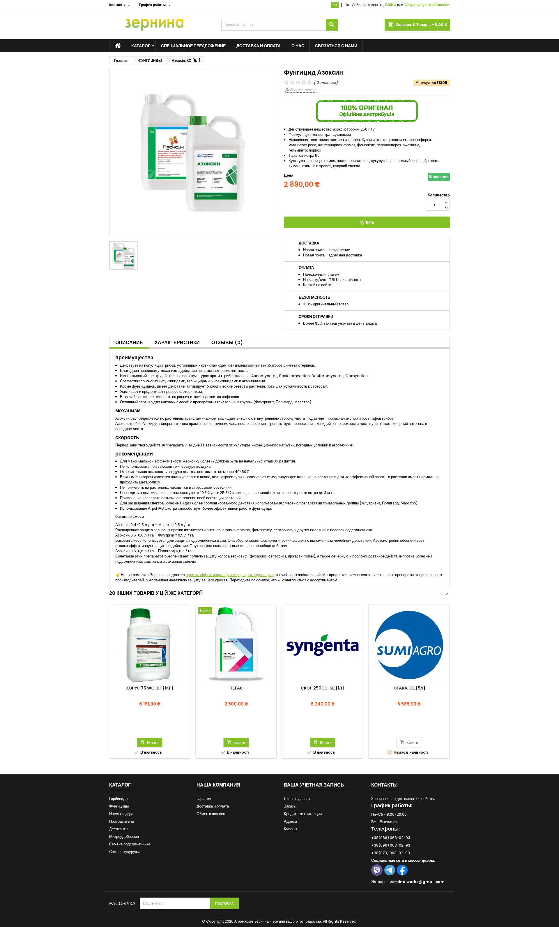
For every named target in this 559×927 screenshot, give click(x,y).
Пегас (236, 688)
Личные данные (297, 798)
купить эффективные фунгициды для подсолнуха (230, 575)
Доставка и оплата (258, 46)
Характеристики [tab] (177, 342)
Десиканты (118, 829)
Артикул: (423, 82)
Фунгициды (119, 806)
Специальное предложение (193, 46)
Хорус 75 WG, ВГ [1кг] (149, 688)
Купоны (290, 829)
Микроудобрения (124, 836)
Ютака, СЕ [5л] (408, 688)
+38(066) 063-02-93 (390, 837)
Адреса (290, 821)
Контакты (384, 785)
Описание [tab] (129, 342)
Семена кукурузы (124, 851)
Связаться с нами (336, 46)
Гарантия (204, 798)
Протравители (121, 821)
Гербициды (118, 798)
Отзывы (227, 342)
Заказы (290, 806)
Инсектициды (120, 814)
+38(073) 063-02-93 (390, 853)
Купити (150, 742)
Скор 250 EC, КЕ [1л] (322, 688)
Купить (367, 222)
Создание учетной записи (427, 4)
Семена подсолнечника (129, 844)
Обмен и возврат (211, 814)
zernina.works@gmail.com (417, 881)
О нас (297, 46)
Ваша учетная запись (314, 785)
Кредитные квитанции (303, 814)
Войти (390, 4)
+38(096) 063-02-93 (390, 845)
